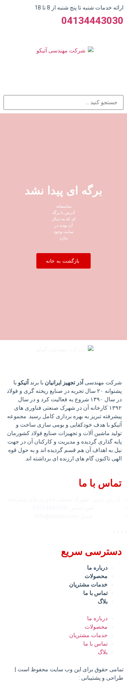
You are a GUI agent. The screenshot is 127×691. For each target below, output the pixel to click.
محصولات (96, 576)
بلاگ (103, 601)
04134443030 (92, 20)
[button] (63, 261)
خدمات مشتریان (88, 584)
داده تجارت (64, 677)
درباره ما (97, 567)
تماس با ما (95, 593)
